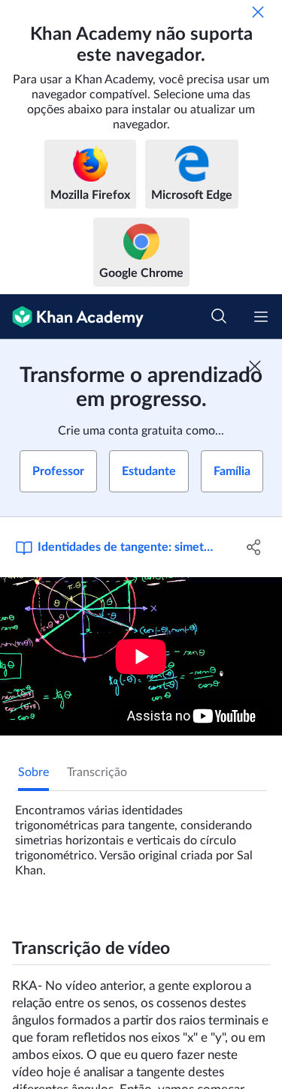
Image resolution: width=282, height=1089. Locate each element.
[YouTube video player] (141, 656)
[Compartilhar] (254, 547)
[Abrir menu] (261, 317)
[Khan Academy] (72, 316)
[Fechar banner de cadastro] (255, 366)
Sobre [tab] (33, 772)
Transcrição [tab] (97, 772)
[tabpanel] (141, 834)
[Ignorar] (258, 12)
